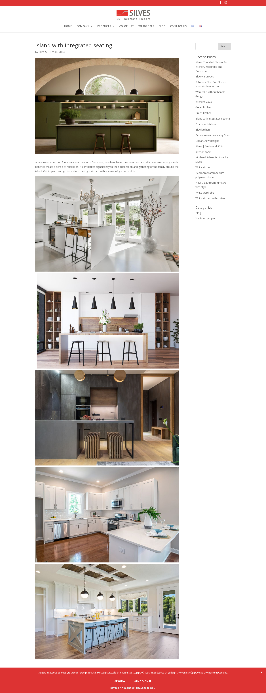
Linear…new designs (207, 140)
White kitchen (203, 167)
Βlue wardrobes (204, 76)
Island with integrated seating (212, 118)
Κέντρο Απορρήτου (122, 687)
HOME (68, 26)
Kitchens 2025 (203, 101)
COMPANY (83, 26)
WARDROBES (146, 26)
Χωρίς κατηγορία (205, 218)
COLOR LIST (126, 26)
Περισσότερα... (145, 687)
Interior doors (203, 152)
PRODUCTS (104, 26)
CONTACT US (178, 26)
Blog (198, 213)
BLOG (162, 26)
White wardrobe (204, 192)
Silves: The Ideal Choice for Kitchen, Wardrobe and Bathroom (211, 67)
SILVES (43, 52)
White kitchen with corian (210, 198)
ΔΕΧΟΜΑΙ (120, 681)
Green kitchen (203, 107)
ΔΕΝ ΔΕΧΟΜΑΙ (142, 681)
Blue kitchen (202, 129)
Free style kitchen (205, 124)
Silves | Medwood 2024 (209, 146)
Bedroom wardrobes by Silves (213, 135)
